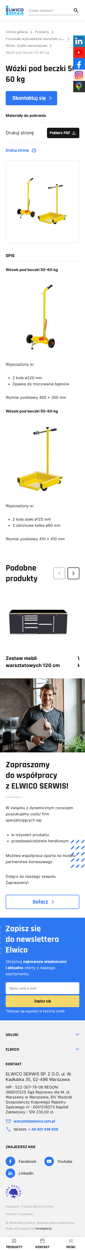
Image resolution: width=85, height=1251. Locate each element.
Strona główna (17, 32)
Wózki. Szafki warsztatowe (26, 46)
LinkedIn (26, 1173)
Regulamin (13, 1206)
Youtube (64, 1161)
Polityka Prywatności (20, 1214)
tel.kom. (36, 1129)
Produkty (42, 32)
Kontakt (42, 1247)
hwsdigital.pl (43, 1228)
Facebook (27, 1161)
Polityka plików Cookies (37, 1206)
